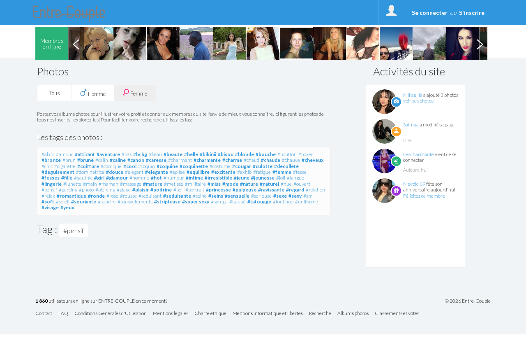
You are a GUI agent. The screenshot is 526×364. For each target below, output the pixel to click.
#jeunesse (263, 178)
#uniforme (306, 201)
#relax (48, 196)
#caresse (156, 160)
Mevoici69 (414, 184)
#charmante (207, 160)
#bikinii (208, 154)
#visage (50, 207)
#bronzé (51, 160)
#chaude (270, 160)
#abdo (48, 154)
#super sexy (195, 201)
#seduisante (177, 196)
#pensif (49, 190)
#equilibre (198, 172)
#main (90, 184)
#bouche (266, 154)
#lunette (72, 184)
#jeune (241, 178)
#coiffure (88, 166)
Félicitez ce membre (424, 196)
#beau (155, 154)
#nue (286, 184)
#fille (66, 178)
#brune (85, 160)
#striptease (167, 201)
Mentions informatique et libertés (268, 313)
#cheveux (312, 160)
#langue (295, 178)
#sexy (295, 196)
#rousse (128, 196)
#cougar (241, 166)
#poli (178, 190)
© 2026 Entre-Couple (468, 301)
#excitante (223, 172)
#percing (68, 190)
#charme (232, 160)
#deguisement (58, 172)
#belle (191, 154)
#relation (315, 190)
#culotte (262, 166)
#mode (230, 184)
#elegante (156, 172)
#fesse (300, 172)
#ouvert (301, 184)
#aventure (108, 154)
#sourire (107, 201)
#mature (152, 184)
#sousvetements (135, 201)
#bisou (225, 154)
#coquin (146, 166)
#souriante (83, 201)
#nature (249, 184)
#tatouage (259, 201)
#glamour (117, 178)
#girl (99, 178)
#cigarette (65, 166)
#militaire (195, 184)
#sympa (219, 201)
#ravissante (271, 190)
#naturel (269, 184)
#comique (111, 166)
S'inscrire (471, 12)
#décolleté (286, 166)
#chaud (251, 160)
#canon (135, 160)
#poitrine (161, 190)
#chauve (291, 160)
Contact (43, 313)
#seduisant (149, 196)
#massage (130, 184)
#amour (64, 154)
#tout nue (283, 201)
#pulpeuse (244, 190)
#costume (220, 166)
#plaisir (140, 190)
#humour (174, 178)
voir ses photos (418, 101)
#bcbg (140, 154)
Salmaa (411, 124)
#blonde (244, 154)
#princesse (218, 190)
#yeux (67, 207)
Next (479, 43)
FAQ (63, 313)
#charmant (180, 160)
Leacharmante (418, 154)
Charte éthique (210, 313)
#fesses (51, 178)
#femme (281, 172)
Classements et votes (397, 313)
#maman (108, 184)
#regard (295, 190)
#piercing (105, 190)
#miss (214, 184)
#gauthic (83, 178)
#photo (86, 190)
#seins (215, 196)
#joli (280, 178)
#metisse (173, 184)
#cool (129, 166)
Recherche (320, 313)
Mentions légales (170, 313)
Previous (76, 43)
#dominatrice (90, 172)
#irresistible (218, 178)
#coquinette (194, 166)
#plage (124, 190)
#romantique (71, 196)
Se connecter (430, 12)
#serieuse (261, 196)
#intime (194, 178)
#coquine (167, 166)
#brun (69, 160)
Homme (96, 94)
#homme (139, 178)
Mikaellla (412, 95)
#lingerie (52, 184)
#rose (112, 196)
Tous (54, 93)
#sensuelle (237, 196)
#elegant (134, 172)
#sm (308, 196)
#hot (156, 178)
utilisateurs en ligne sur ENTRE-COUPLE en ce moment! (101, 301)
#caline (118, 160)
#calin (101, 160)
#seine (200, 196)
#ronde (96, 196)
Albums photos (353, 313)
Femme (138, 93)
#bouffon (287, 154)
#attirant (85, 154)
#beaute (173, 154)
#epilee (177, 172)
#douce (114, 172)
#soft (48, 201)
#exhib (244, 172)
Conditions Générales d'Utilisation (110, 313)
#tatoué (237, 201)
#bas (127, 154)
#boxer (305, 154)
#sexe (280, 196)
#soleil (62, 201)
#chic (47, 166)
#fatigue (262, 172)
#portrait (194, 190)
